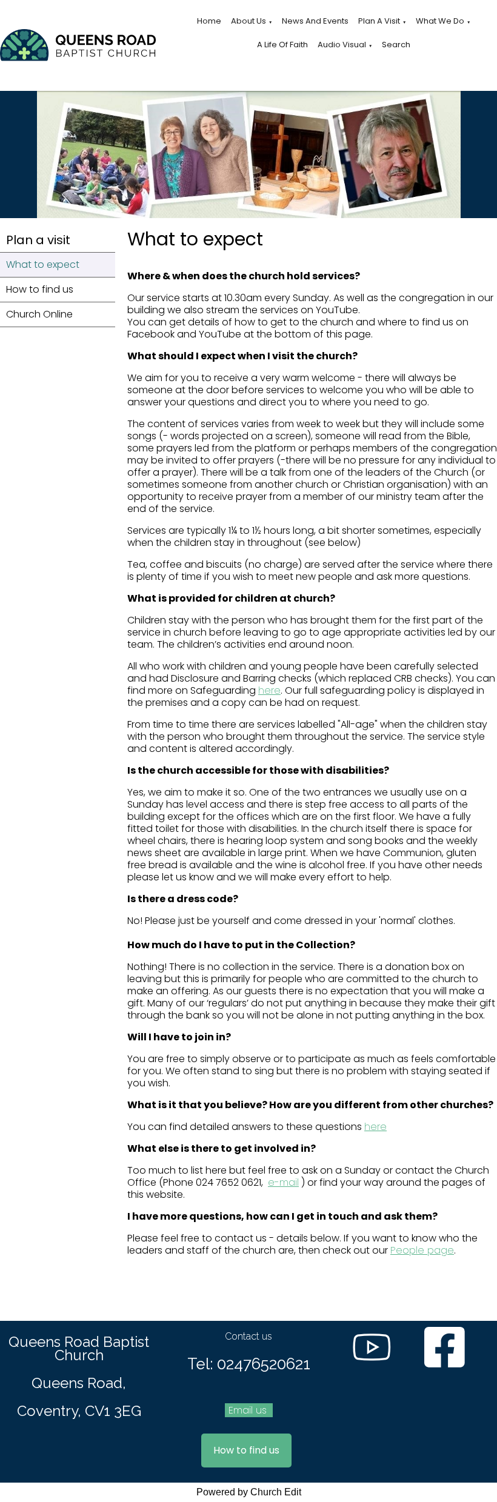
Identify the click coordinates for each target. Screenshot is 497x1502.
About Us (248, 21)
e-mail (283, 1182)
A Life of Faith (282, 44)
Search (396, 44)
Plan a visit (379, 21)
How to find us (39, 289)
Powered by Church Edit (248, 1492)
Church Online (39, 314)
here (269, 690)
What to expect (42, 264)
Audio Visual (342, 44)
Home (209, 21)
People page (422, 1250)
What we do (440, 21)
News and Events (315, 21)
